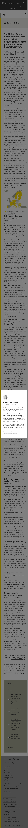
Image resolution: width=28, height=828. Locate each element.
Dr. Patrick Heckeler (17, 410)
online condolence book (18, 427)
